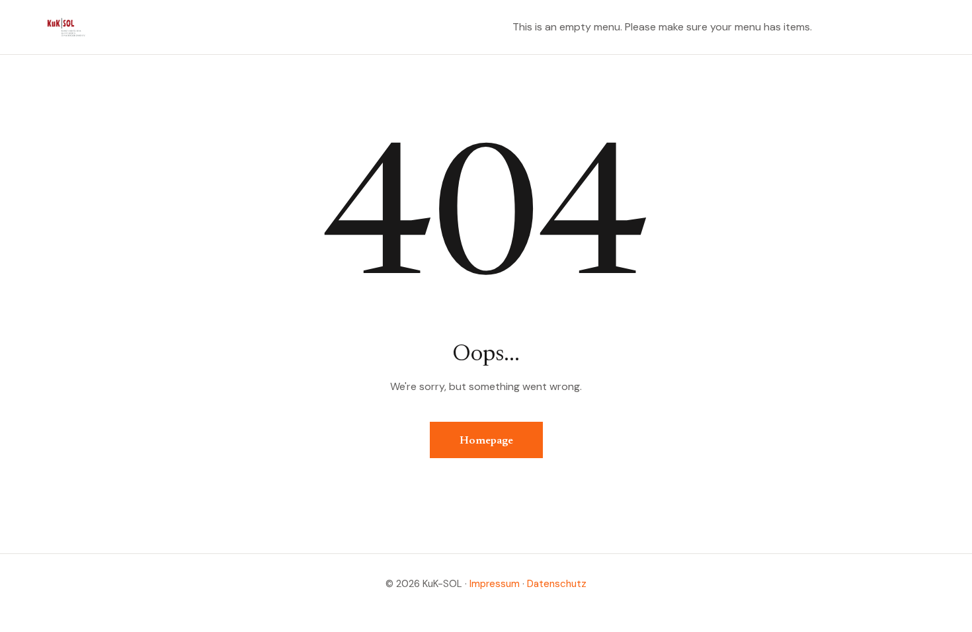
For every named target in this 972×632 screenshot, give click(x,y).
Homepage (486, 441)
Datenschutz (557, 583)
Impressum (494, 583)
